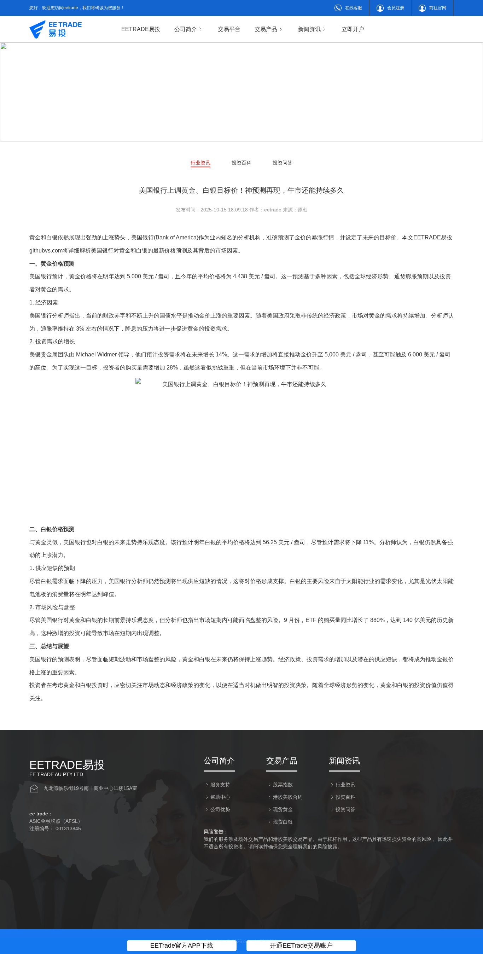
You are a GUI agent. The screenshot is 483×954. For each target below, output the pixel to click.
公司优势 (220, 809)
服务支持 (220, 784)
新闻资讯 (309, 29)
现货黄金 (283, 809)
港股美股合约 (288, 797)
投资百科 (241, 162)
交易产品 (266, 29)
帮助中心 (220, 797)
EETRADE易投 (140, 29)
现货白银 (283, 822)
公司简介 (185, 29)
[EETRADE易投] (55, 29)
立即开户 (353, 29)
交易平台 (229, 29)
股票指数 (283, 784)
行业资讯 (200, 162)
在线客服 (353, 7)
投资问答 (282, 162)
